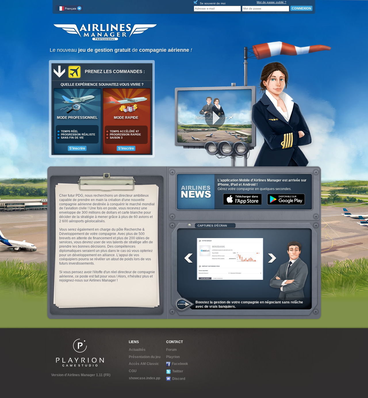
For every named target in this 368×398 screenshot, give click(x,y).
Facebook (180, 364)
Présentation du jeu (144, 357)
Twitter (177, 371)
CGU (133, 371)
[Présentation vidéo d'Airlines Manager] (214, 114)
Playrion (173, 357)
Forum (171, 350)
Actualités (137, 350)
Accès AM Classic (144, 364)
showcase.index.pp (144, 378)
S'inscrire (77, 148)
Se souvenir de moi (212, 3)
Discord (178, 379)
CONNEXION (301, 8)
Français (70, 8)
